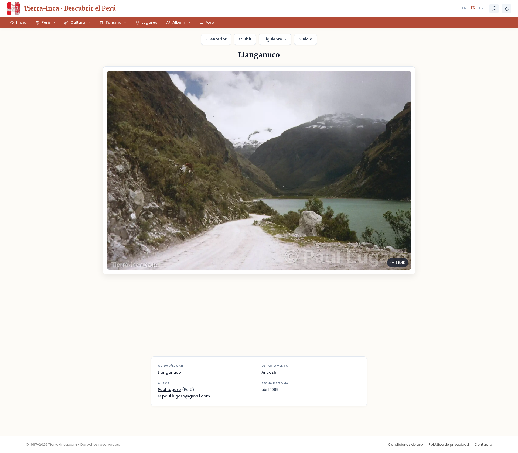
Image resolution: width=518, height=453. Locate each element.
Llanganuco (169, 372)
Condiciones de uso (405, 444)
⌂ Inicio (305, 39)
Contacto (483, 444)
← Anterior (216, 39)
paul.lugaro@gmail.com (186, 396)
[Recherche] (494, 8)
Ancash (268, 372)
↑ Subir (244, 39)
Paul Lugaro (169, 389)
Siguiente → (275, 39)
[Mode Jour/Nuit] (506, 8)
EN (464, 8)
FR (481, 8)
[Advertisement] (259, 318)
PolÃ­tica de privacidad (448, 444)
